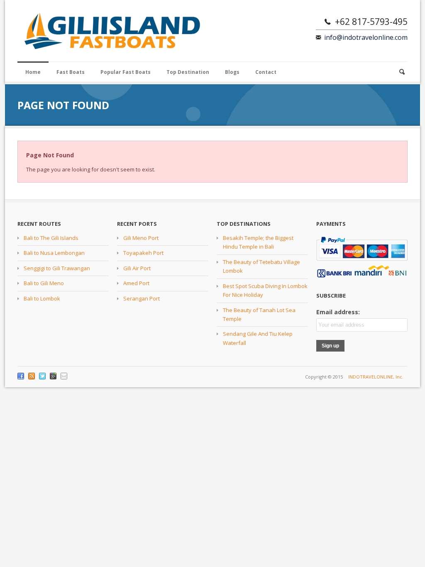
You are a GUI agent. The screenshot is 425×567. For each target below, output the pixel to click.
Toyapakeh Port (143, 253)
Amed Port (136, 283)
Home (33, 72)
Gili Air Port (137, 268)
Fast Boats (70, 72)
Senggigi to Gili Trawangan (57, 268)
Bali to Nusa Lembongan (54, 253)
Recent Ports (137, 223)
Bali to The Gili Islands (51, 238)
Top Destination (187, 72)
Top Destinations (244, 223)
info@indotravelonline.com (366, 37)
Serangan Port (141, 298)
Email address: (338, 312)
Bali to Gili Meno (44, 283)
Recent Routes (39, 223)
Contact (265, 72)
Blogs (232, 72)
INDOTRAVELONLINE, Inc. (375, 377)
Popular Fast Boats (125, 72)
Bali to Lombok (42, 298)
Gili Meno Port (141, 238)
